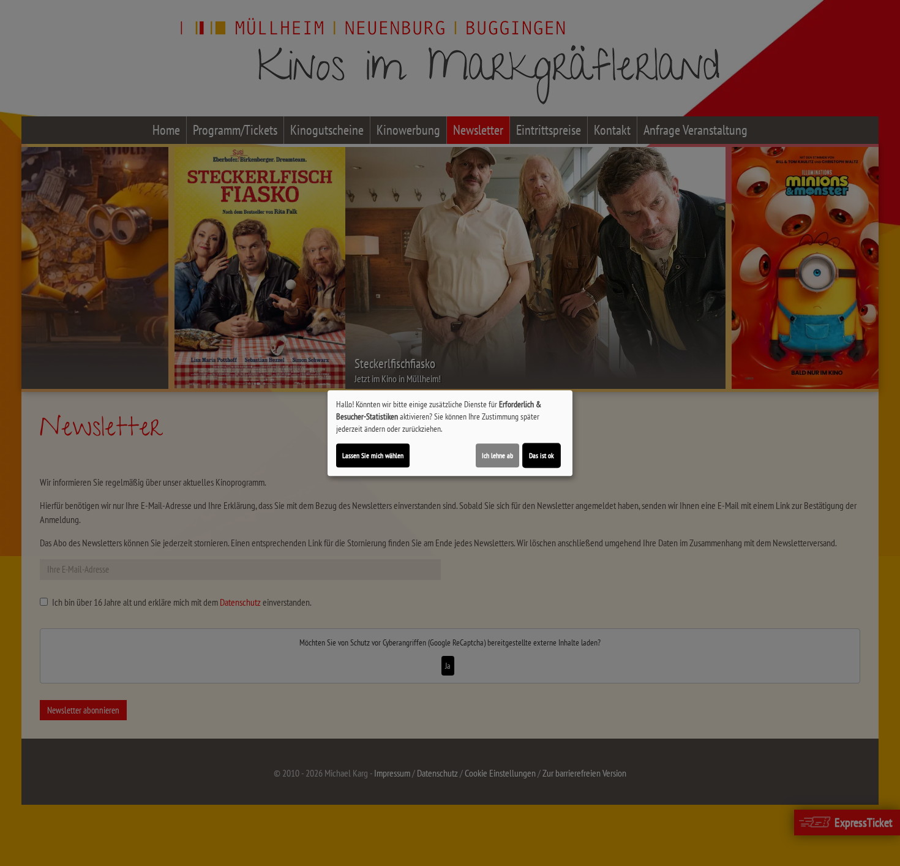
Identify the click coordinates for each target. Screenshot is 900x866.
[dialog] (450, 433)
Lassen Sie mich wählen (372, 455)
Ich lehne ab (497, 455)
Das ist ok (541, 455)
